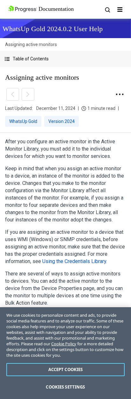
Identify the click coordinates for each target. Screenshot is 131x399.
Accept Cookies (65, 369)
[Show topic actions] (119, 94)
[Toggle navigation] (120, 9)
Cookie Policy (63, 344)
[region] (65, 353)
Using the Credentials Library (74, 261)
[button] (65, 59)
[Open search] (107, 9)
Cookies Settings (65, 387)
